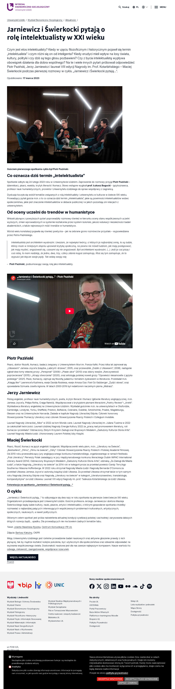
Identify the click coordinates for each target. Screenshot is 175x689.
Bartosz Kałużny (24, 532)
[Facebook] (93, 586)
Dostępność (94, 626)
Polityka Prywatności (98, 622)
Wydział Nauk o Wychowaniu (19, 629)
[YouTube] (121, 586)
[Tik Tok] (143, 586)
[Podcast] (157, 586)
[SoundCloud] (136, 586)
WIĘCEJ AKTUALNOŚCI (23, 557)
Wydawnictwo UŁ (55, 621)
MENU (163, 7)
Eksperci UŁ (94, 619)
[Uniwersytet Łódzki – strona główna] (26, 7)
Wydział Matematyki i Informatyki (21, 622)
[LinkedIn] (114, 586)
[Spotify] (150, 586)
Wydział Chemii (14, 605)
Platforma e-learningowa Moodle (103, 615)
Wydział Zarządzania (57, 607)
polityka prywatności (117, 673)
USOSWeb (94, 605)
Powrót (10, 562)
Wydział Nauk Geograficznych (20, 626)
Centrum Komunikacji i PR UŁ (57, 527)
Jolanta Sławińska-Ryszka (27, 527)
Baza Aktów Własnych (99, 612)
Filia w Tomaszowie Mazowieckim (63, 610)
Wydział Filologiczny (16, 612)
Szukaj (125, 7)
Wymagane (17, 657)
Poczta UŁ (93, 601)
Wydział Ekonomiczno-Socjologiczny (23, 608)
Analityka (16, 667)
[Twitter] (100, 586)
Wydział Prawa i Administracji (19, 633)
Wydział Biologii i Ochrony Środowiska (23, 601)
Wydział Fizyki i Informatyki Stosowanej (24, 619)
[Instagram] (107, 586)
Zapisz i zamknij (128, 683)
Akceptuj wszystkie (110, 679)
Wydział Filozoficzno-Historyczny (21, 615)
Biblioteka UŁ (54, 617)
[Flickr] (128, 586)
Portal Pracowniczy (97, 608)
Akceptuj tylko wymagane (142, 679)
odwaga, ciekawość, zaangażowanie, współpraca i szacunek (38, 549)
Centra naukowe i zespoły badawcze (64, 614)
